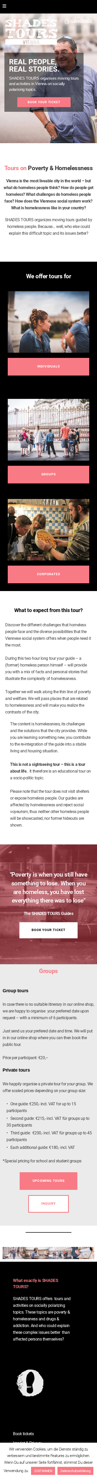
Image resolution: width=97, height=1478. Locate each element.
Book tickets (23, 1433)
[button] (48, 367)
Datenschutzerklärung (75, 1471)
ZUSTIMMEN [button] (43, 1471)
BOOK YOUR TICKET (44, 102)
